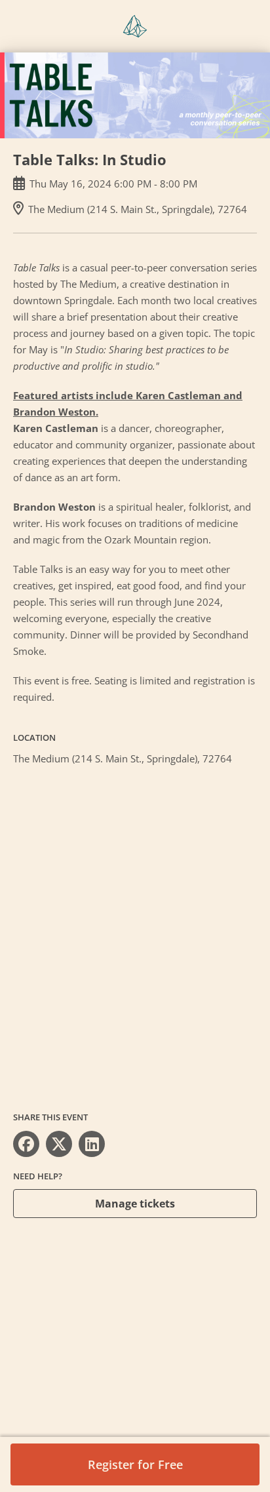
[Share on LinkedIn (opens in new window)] (92, 1144)
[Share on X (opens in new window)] (59, 1144)
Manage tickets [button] (135, 1203)
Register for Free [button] (135, 1464)
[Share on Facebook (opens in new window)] (26, 1144)
